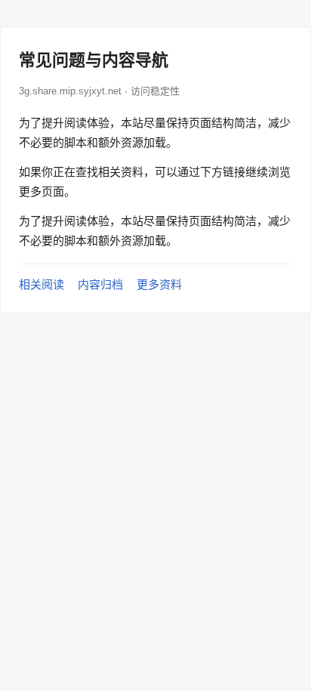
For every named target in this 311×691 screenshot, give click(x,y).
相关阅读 (41, 284)
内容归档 (100, 284)
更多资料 (159, 284)
